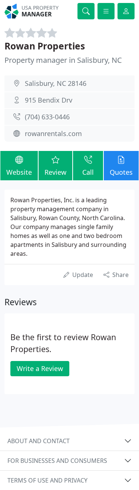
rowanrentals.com (53, 133)
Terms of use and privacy (47, 480)
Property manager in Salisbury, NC (63, 60)
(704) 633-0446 (47, 116)
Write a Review (40, 368)
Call (88, 172)
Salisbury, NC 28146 (55, 83)
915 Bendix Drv (48, 100)
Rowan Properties (44, 46)
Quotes (121, 172)
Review (55, 172)
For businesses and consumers (57, 461)
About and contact (38, 441)
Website (19, 172)
